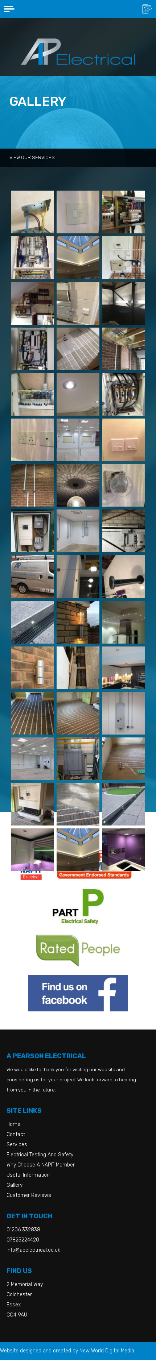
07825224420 (23, 1240)
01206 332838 (23, 1230)
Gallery (14, 1185)
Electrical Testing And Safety (40, 1155)
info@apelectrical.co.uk (33, 1250)
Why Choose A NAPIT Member (41, 1165)
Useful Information (28, 1175)
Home (13, 1124)
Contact (16, 1134)
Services (17, 1144)
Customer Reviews (29, 1195)
